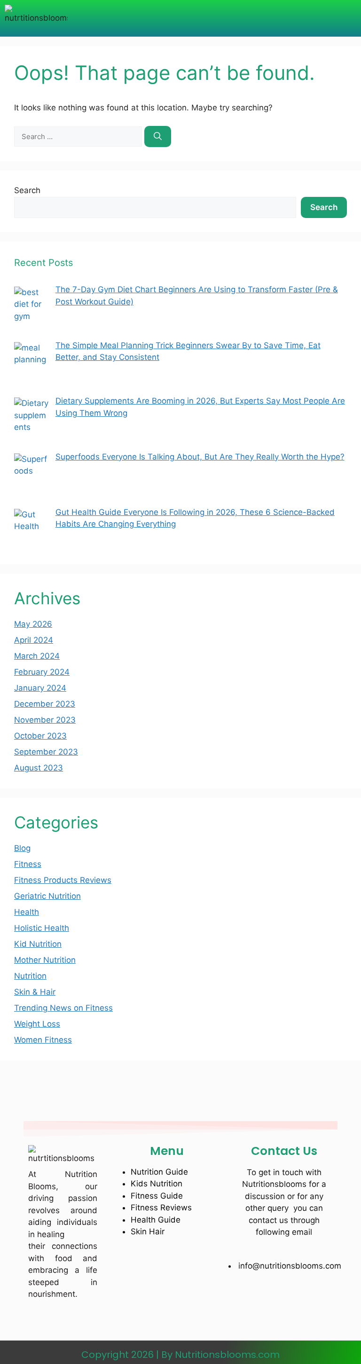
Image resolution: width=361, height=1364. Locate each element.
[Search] (157, 137)
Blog (22, 848)
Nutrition (30, 976)
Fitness (27, 864)
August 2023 (38, 767)
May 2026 (33, 624)
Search (27, 190)
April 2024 (33, 640)
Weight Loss (37, 1024)
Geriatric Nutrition (47, 896)
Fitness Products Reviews (62, 880)
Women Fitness (43, 1039)
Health (26, 912)
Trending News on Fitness (63, 1008)
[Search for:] (79, 136)
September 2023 (46, 751)
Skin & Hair (34, 992)
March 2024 (37, 656)
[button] (188, 18)
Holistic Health (41, 928)
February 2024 (42, 672)
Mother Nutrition (45, 960)
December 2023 (44, 704)
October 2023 (40, 735)
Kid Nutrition (38, 944)
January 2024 (40, 688)
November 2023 (45, 720)
